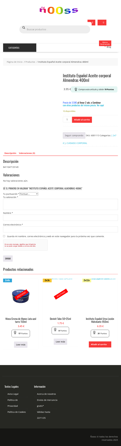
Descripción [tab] (10, 153)
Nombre (8, 213)
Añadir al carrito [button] (99, 344)
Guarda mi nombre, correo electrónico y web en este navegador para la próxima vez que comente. (55, 236)
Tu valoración (10, 197)
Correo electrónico (13, 224)
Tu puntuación (11, 193)
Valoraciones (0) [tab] (27, 153)
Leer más (20, 344)
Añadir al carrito (82, 119)
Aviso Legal (13, 394)
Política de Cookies (17, 412)
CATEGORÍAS (14, 47)
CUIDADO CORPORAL (77, 143)
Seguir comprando (74, 135)
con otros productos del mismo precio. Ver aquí (83, 105)
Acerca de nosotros (46, 394)
